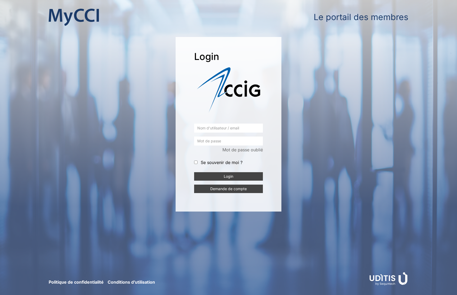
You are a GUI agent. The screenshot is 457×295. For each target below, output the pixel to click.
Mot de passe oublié (242, 149)
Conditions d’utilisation (131, 282)
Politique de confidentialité (76, 282)
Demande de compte (228, 188)
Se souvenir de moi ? (222, 162)
